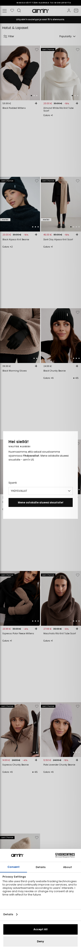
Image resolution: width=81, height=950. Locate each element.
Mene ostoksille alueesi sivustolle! (40, 502)
